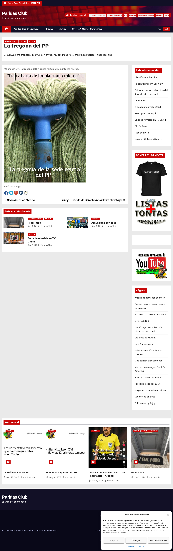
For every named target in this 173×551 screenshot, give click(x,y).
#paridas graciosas (85, 54)
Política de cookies (136, 546)
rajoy (167, 15)
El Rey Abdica (142, 320)
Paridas (132, 15)
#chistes (25, 54)
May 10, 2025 (55, 477)
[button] (167, 514)
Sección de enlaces (145, 396)
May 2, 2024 (97, 226)
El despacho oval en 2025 (148, 107)
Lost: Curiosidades (144, 344)
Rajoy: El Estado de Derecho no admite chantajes (92, 200)
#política (102, 54)
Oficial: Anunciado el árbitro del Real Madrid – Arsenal (107, 474)
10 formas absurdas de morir (150, 297)
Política (32, 41)
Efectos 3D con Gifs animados (150, 314)
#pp (109, 54)
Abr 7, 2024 (33, 245)
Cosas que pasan (35, 219)
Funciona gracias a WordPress (15, 530)
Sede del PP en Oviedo (21, 200)
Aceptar (114, 540)
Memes (62, 29)
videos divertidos (115, 15)
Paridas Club (14, 13)
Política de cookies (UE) (147, 383)
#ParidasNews (10, 41)
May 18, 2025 (13, 477)
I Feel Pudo (34, 222)
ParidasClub (46, 226)
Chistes (49, 29)
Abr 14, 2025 (98, 480)
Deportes (95, 431)
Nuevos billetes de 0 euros (148, 139)
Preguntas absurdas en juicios (150, 390)
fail (125, 15)
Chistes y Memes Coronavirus (87, 29)
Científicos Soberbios (146, 77)
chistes (159, 15)
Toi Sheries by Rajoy (145, 403)
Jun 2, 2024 (33, 226)
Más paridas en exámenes (148, 360)
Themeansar (52, 530)
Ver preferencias (158, 540)
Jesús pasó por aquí (103, 222)
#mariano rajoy (65, 54)
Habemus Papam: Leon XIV (149, 83)
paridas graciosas (146, 15)
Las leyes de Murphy (145, 337)
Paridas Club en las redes (27, 29)
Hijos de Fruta (142, 132)
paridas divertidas (97, 15)
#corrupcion (38, 54)
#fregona (51, 54)
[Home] (6, 29)
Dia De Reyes (141, 126)
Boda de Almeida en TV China (150, 119)
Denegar (136, 540)
